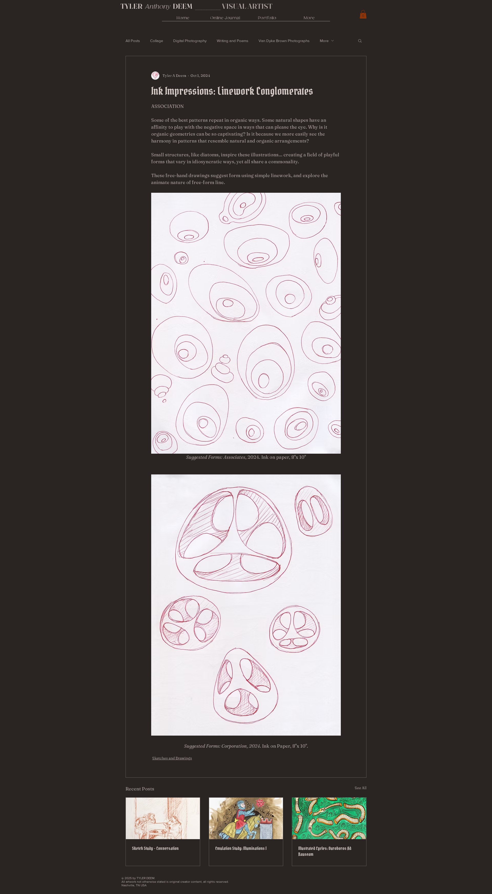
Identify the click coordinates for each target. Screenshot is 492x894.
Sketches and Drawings (172, 758)
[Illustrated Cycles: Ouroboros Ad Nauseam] (329, 818)
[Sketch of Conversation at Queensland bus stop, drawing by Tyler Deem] (163, 818)
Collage (156, 40)
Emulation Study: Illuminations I (240, 848)
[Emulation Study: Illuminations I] (246, 818)
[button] (359, 40)
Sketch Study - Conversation (155, 848)
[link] (363, 14)
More (324, 40)
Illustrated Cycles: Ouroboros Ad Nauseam (324, 851)
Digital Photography (190, 40)
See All (360, 788)
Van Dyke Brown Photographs (284, 40)
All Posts (133, 40)
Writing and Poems (232, 40)
